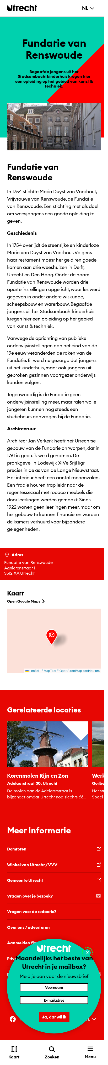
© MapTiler (48, 670)
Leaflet (34, 670)
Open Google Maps (23, 601)
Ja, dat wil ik (54, 1017)
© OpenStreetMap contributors (78, 670)
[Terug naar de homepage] (22, 8)
